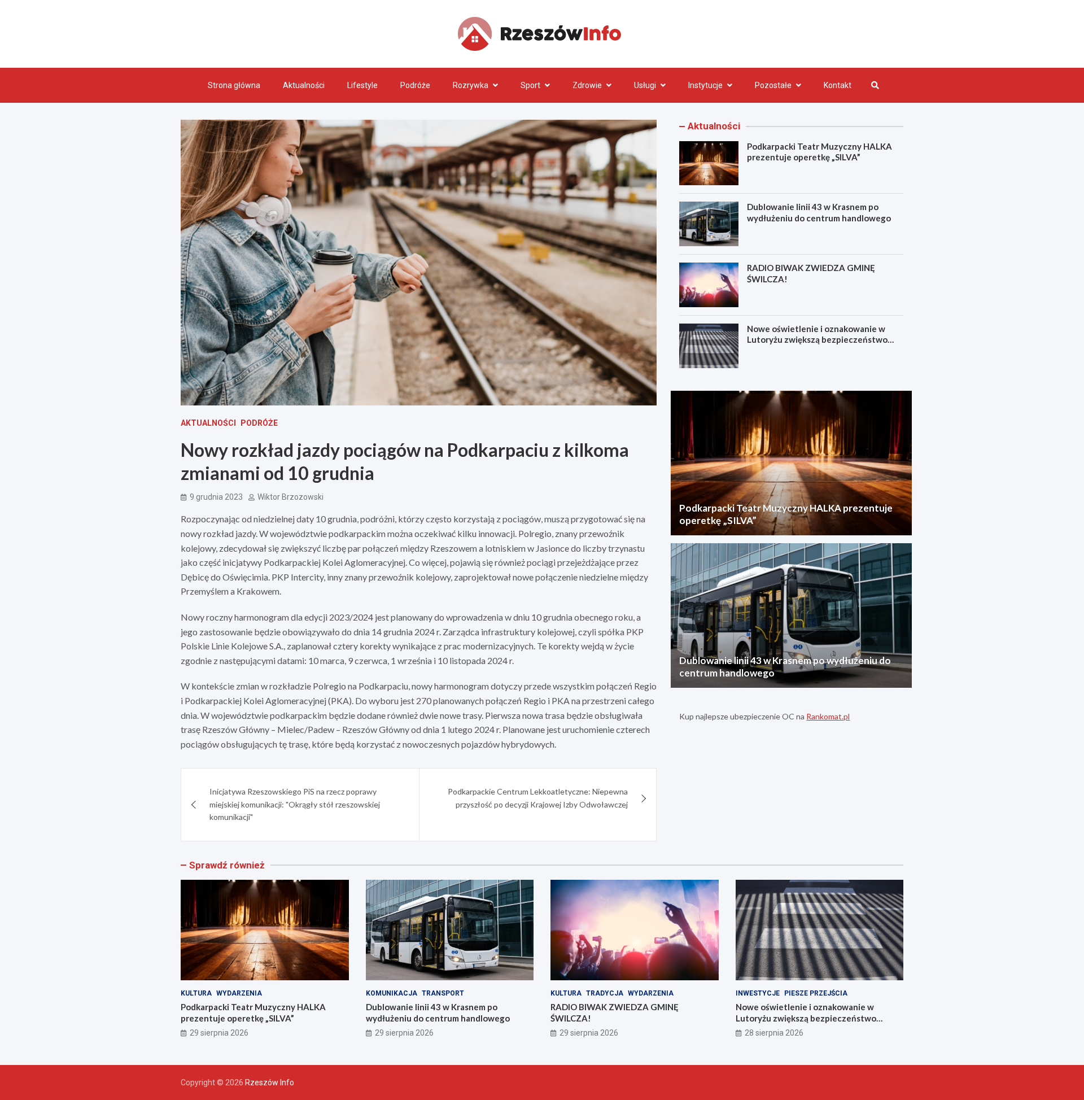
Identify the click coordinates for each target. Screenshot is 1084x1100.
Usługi (645, 85)
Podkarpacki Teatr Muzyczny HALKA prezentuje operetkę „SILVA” (819, 152)
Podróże (415, 85)
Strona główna (234, 85)
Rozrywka (470, 85)
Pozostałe (773, 85)
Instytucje (705, 85)
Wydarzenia (239, 993)
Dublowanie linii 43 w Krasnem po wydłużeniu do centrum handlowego (819, 212)
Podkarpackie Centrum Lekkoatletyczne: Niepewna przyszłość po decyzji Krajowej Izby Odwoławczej (538, 798)
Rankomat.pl (828, 716)
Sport (530, 85)
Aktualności (304, 85)
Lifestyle (362, 85)
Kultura (196, 993)
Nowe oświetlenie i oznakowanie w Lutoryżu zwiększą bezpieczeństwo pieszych (817, 340)
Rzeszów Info (269, 1082)
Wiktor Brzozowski (290, 496)
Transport (443, 993)
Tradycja (604, 993)
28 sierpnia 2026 (774, 1032)
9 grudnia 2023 (216, 496)
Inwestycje (758, 993)
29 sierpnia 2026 (219, 1032)
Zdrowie (587, 85)
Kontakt (837, 85)
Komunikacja (391, 993)
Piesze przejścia (815, 993)
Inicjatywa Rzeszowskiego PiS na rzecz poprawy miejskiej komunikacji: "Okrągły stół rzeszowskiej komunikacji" (294, 804)
